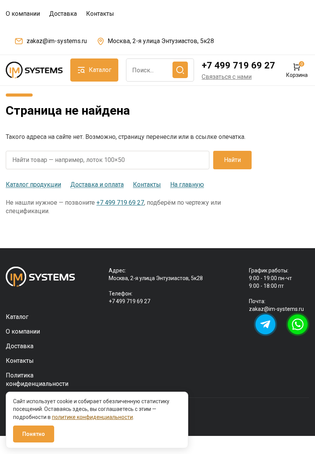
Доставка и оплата (97, 184)
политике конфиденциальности (92, 417)
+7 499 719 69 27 (238, 65)
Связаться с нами (227, 76)
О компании (23, 13)
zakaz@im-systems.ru (57, 41)
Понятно (33, 434)
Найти (232, 160)
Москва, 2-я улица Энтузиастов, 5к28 (161, 41)
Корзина (296, 70)
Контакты (100, 13)
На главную (187, 184)
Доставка (63, 13)
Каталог (17, 316)
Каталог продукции (33, 184)
